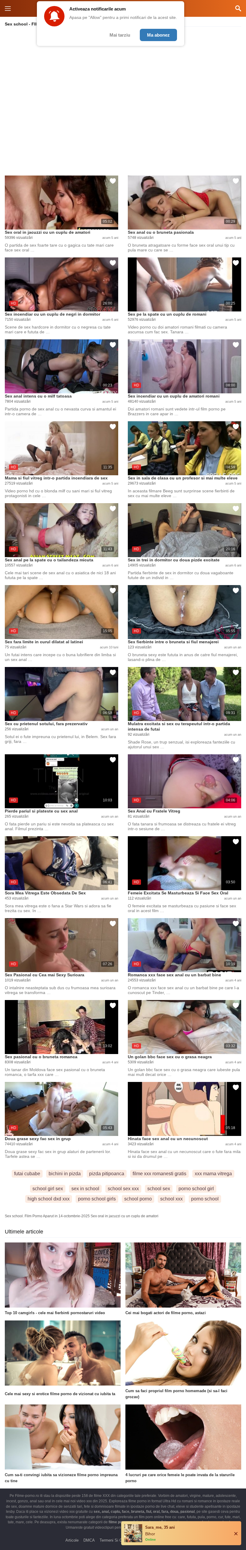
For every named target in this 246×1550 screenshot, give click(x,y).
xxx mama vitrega (213, 1173)
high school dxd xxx (49, 1198)
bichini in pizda (65, 1173)
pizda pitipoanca (106, 1173)
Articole (72, 1540)
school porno (138, 1198)
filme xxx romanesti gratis (159, 1173)
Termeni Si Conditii (116, 1540)
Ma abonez (158, 35)
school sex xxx (123, 1188)
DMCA (89, 1540)
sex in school (85, 1188)
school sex (158, 1188)
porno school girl (196, 1188)
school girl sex (47, 1188)
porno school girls (97, 1198)
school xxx (171, 1198)
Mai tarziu (120, 35)
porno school (205, 1198)
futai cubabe (27, 1173)
